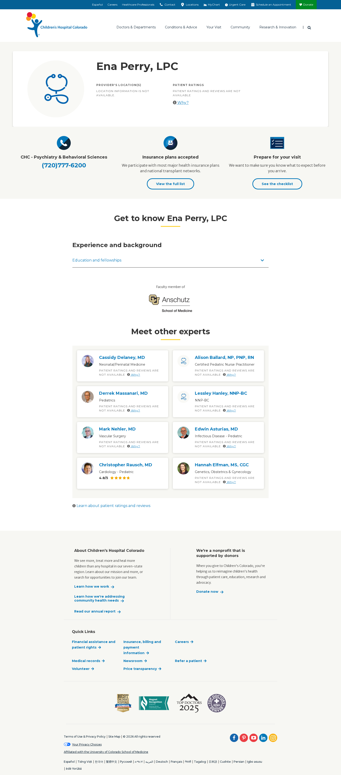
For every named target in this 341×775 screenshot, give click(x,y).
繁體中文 (111, 761)
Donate (308, 4)
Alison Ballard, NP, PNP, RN (224, 357)
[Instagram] (273, 738)
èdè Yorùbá (74, 768)
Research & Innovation (277, 27)
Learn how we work (91, 587)
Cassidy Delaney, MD (122, 357)
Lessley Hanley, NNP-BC (221, 393)
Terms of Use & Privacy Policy (85, 736)
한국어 (99, 761)
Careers (112, 4)
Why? (183, 102)
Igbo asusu (254, 761)
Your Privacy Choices (87, 744)
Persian (239, 761)
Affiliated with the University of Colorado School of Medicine (106, 752)
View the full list (170, 184)
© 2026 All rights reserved (141, 736)
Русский (126, 761)
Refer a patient (188, 661)
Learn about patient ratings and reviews (113, 505)
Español (97, 4)
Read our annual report (95, 611)
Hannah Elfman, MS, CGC (222, 464)
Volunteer (81, 669)
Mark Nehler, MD (117, 429)
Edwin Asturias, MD (216, 429)
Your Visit (213, 27)
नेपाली (188, 761)
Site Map (114, 736)
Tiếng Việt (84, 761)
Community (240, 27)
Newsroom (132, 661)
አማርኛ (139, 761)
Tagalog (200, 761)
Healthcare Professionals (138, 4)
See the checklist (277, 184)
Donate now (207, 592)
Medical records (86, 661)
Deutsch (162, 761)
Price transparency (140, 669)
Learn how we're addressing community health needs (99, 599)
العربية (149, 761)
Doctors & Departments (136, 27)
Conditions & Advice (181, 27)
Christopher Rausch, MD (125, 464)
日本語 (213, 761)
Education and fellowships (96, 260)
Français (176, 761)
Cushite (225, 761)
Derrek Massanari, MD (123, 393)
